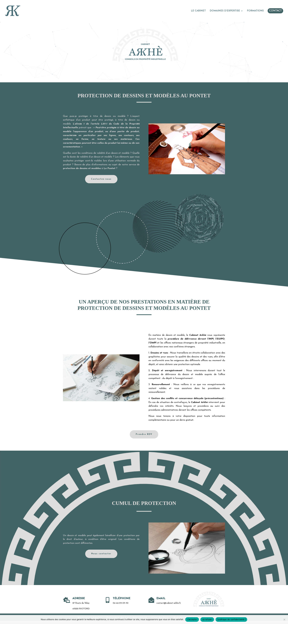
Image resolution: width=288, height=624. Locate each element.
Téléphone (121, 598)
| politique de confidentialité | (231, 619)
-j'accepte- (192, 619)
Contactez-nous (101, 179)
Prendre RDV (144, 434)
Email (160, 598)
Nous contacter (101, 554)
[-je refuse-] (284, 619)
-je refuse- (207, 619)
